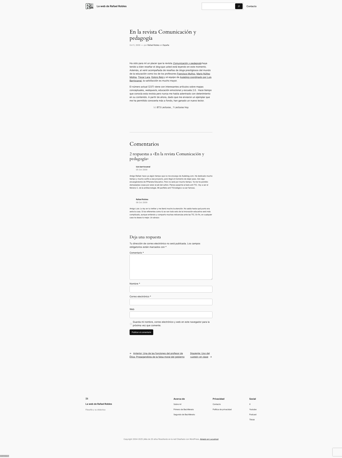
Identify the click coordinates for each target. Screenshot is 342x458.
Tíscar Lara (144, 77)
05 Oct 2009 (141, 169)
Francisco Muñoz (186, 73)
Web (132, 309)
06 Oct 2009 (141, 202)
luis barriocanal (143, 167)
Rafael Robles (153, 45)
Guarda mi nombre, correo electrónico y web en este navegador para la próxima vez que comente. (171, 324)
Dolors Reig (157, 77)
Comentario (137, 252)
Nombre (135, 283)
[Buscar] (239, 6)
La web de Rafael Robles (112, 6)
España (166, 45)
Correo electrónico (140, 296)
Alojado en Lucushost (209, 439)
